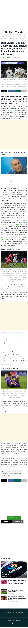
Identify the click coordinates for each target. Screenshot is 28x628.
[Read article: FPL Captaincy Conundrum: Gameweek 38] (4, 591)
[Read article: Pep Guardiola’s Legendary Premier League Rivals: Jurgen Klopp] (4, 598)
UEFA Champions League (15, 473)
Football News (17, 521)
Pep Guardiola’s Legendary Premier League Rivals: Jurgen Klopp (17, 598)
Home (2, 36)
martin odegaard (16, 471)
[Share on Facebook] (11, 91)
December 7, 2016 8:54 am (18, 57)
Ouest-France (15, 332)
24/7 (21, 521)
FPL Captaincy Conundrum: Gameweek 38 (16, 590)
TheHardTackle (14, 32)
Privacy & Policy (16, 612)
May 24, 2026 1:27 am (12, 593)
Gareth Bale (8, 471)
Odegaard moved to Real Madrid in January (12, 349)
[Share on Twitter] (4, 91)
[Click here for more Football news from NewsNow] (7, 521)
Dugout (19, 451)
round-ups (7, 36)
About (4, 612)
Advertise (9, 612)
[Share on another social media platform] (24, 91)
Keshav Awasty (6, 57)
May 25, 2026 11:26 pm (6, 576)
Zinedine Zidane (6, 475)
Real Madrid (5, 473)
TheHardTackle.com (15, 620)
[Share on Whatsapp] (17, 91)
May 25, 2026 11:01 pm (12, 586)
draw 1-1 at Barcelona (12, 110)
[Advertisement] (14, 15)
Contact (23, 612)
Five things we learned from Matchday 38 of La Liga (13, 573)
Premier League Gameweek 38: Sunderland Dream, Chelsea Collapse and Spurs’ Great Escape (17, 583)
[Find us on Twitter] (12, 623)
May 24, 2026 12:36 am (12, 601)
